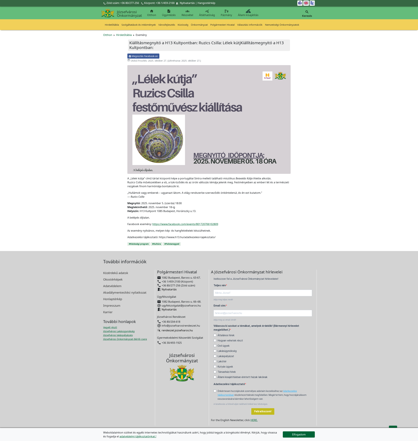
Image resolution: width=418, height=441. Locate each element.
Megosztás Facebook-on (144, 56)
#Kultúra (156, 244)
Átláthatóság (207, 13)
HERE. (254, 420)
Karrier (108, 312)
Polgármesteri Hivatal (222, 24)
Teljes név (220, 285)
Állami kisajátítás (248, 15)
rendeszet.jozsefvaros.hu (177, 330)
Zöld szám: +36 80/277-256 (121, 3)
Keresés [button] (307, 14)
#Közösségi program (139, 244)
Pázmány (226, 15)
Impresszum (111, 305)
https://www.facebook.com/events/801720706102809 (185, 224)
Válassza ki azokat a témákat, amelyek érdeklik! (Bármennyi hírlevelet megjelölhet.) (256, 327)
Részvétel (187, 13)
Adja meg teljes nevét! (223, 300)
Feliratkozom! (262, 411)
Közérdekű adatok (115, 273)
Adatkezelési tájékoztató (229, 384)
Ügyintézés (169, 13)
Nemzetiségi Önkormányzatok (282, 24)
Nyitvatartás (187, 3)
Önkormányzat (199, 24)
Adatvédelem (112, 286)
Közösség (183, 24)
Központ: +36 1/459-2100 (159, 3)
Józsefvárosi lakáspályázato (118, 335)
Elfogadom (299, 434)
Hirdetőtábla (112, 24)
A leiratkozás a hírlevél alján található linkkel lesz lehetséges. (241, 404)
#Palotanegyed (171, 244)
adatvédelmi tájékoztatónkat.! (138, 436)
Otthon (151, 13)
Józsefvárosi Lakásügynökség (119, 331)
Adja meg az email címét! (225, 320)
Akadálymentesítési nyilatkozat (124, 292)
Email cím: (220, 305)
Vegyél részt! (110, 327)
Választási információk (249, 24)
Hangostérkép (206, 3)
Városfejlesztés (166, 24)
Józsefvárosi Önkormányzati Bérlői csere (125, 339)
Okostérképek (113, 279)
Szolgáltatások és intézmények (138, 24)
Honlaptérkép (112, 299)
